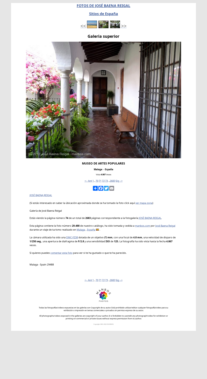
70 (97, 181)
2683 (112, 181)
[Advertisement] (103, 356)
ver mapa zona (143, 203)
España (91, 229)
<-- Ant (88, 181)
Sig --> (119, 181)
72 (103, 181)
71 (100, 181)
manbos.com (142, 225)
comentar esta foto (61, 253)
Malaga (81, 229)
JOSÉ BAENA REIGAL (41, 195)
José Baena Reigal (165, 225)
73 (106, 181)
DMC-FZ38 (72, 237)
